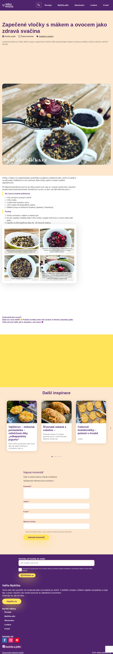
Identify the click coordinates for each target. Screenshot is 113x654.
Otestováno (79, 5)
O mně (106, 5)
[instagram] (10, 640)
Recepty (48, 5)
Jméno (26, 501)
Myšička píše (63, 5)
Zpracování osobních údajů (13, 653)
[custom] (17, 640)
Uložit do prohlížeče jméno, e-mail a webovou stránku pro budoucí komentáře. (48, 532)
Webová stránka (29, 521)
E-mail (26, 511)
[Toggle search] (38, 5)
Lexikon (93, 5)
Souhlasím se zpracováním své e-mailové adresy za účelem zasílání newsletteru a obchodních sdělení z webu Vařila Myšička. (57, 569)
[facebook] (4, 640)
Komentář (27, 486)
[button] (110, 428)
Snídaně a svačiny (46, 36)
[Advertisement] (56, 63)
